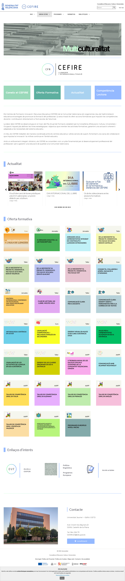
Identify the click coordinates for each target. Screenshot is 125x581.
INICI (31, 14)
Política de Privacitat (48, 559)
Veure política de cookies (62, 575)
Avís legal (38, 559)
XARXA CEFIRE (43, 14)
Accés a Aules (108, 470)
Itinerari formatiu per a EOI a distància (96, 194)
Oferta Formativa (47, 92)
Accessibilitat (86, 559)
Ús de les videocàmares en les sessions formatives (59, 194)
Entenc (62, 578)
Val (120, 7)
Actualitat (77, 92)
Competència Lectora (105, 92)
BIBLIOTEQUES (83, 14)
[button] (94, 14)
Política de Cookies (61, 559)
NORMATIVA (71, 14)
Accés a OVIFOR (27, 470)
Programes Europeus (67, 474)
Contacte (78, 559)
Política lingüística (67, 466)
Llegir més (13, 196)
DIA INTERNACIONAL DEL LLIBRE (24, 193)
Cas (123, 7)
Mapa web (71, 559)
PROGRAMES (58, 14)
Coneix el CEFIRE (17, 92)
